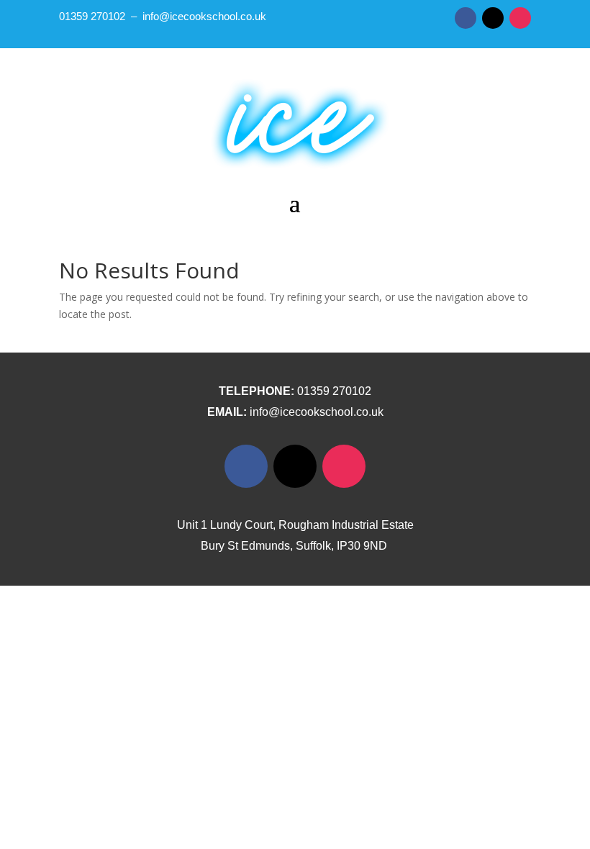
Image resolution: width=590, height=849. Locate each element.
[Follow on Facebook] (465, 18)
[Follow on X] (493, 18)
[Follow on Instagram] (520, 18)
